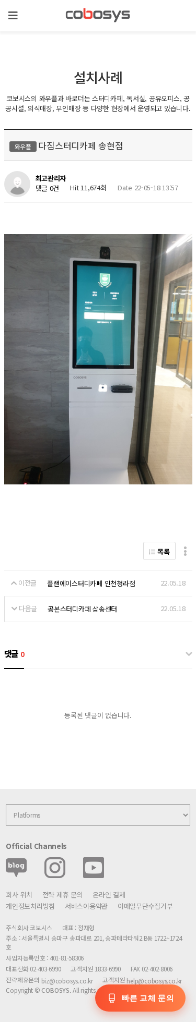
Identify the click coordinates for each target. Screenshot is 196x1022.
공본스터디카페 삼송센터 (82, 609)
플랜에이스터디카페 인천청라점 (91, 583)
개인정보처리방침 (30, 906)
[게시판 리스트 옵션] (185, 551)
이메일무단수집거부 (145, 906)
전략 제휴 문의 (62, 894)
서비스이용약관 (86, 906)
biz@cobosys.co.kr (67, 980)
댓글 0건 (48, 188)
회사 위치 (19, 894)
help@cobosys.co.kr (154, 980)
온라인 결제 (109, 894)
